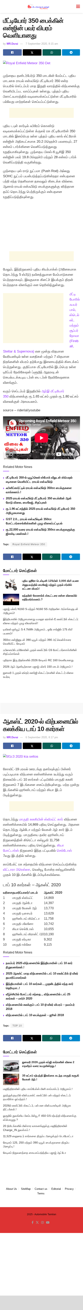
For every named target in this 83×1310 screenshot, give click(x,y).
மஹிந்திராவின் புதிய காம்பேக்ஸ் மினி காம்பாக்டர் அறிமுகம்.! (38, 1089)
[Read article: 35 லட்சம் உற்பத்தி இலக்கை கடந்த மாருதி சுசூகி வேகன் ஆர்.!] (11, 1079)
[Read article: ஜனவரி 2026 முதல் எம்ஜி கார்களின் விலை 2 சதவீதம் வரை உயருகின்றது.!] (11, 1066)
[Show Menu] (78, 6)
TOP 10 (17, 1025)
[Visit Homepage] (39, 6)
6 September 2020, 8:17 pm (42, 737)
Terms (41, 1193)
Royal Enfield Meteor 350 (28, 544)
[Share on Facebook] (12, 52)
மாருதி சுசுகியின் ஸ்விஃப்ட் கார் (41, 819)
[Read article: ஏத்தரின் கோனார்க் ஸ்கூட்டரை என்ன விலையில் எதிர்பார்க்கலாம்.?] (11, 599)
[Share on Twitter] (32, 52)
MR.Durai (12, 43)
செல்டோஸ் (64, 850)
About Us (11, 1188)
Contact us (41, 1188)
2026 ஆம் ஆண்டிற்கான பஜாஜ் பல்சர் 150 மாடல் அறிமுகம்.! (38, 666)
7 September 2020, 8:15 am (42, 43)
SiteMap (26, 1188)
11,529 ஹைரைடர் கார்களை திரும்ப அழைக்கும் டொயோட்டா (38, 1136)
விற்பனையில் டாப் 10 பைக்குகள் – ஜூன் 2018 (35, 1015)
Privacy (69, 1188)
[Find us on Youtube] (47, 1222)
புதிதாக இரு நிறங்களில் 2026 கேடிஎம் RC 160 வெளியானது (38, 660)
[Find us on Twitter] (37, 1222)
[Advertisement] (41, 113)
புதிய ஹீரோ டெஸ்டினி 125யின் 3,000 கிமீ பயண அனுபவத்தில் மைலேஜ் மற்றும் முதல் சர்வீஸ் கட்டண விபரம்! (50, 584)
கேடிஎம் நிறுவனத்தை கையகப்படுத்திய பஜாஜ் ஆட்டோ (34, 1152)
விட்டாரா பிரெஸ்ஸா (16, 869)
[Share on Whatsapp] (52, 52)
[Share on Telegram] (71, 52)
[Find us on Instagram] (42, 1222)
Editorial (56, 1188)
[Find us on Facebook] (32, 1222)
